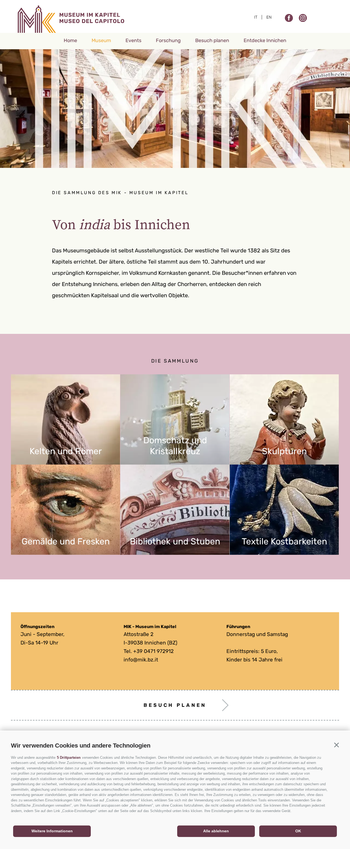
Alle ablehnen (216, 831)
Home (70, 40)
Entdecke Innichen (265, 40)
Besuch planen (212, 40)
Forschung (168, 40)
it (255, 17)
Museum (101, 40)
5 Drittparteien (69, 757)
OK (298, 831)
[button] (336, 745)
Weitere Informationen (52, 831)
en (269, 17)
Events (133, 40)
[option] (175, 108)
